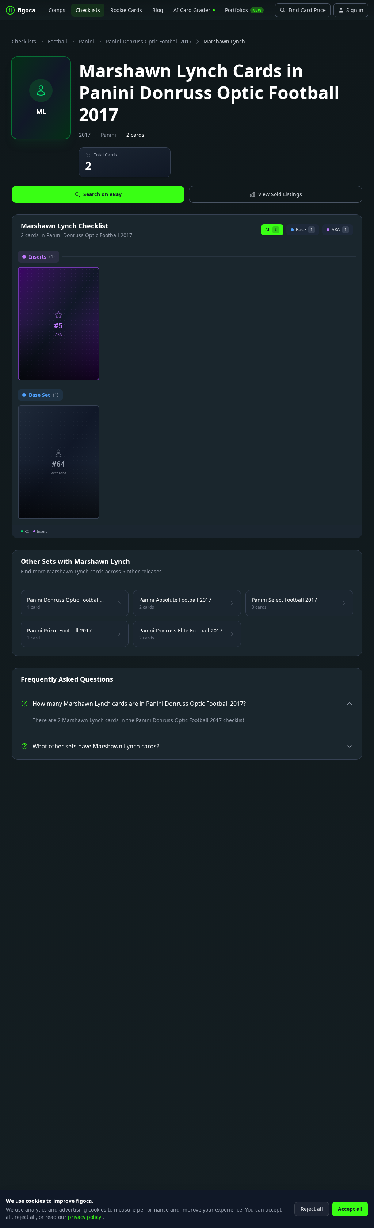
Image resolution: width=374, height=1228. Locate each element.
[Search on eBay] (91, 372)
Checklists (88, 10)
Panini (86, 41)
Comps (57, 10)
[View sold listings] (79, 372)
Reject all (312, 1208)
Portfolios (243, 10)
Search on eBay (102, 194)
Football (57, 41)
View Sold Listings (280, 194)
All (271, 229)
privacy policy (85, 1216)
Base (304, 230)
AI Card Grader (191, 10)
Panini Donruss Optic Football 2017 (149, 41)
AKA (339, 230)
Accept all (350, 1208)
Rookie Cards (126, 10)
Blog (157, 10)
